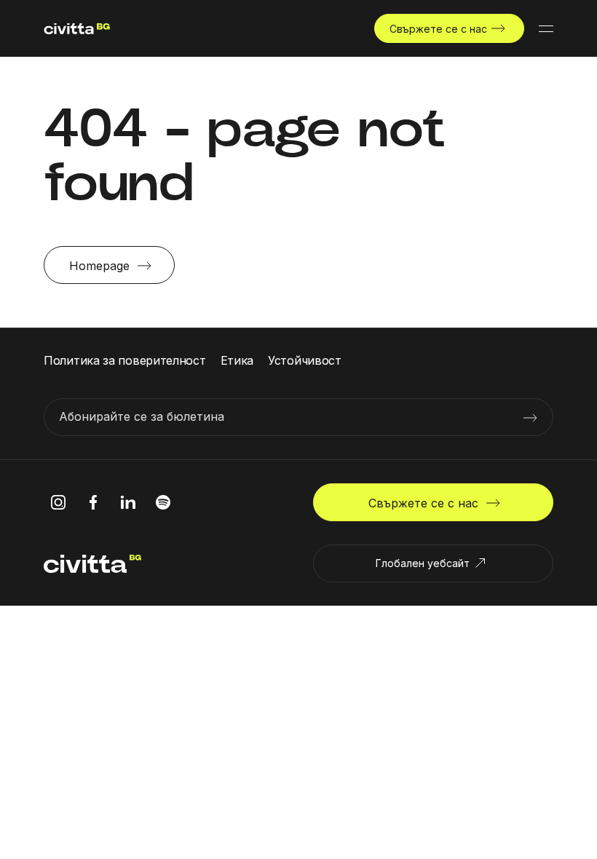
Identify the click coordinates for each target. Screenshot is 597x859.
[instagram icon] (58, 502)
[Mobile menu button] (546, 28)
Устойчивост (304, 360)
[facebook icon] (93, 502)
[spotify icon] (163, 502)
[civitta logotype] (77, 28)
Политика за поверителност (125, 360)
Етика (237, 360)
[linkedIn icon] (128, 502)
